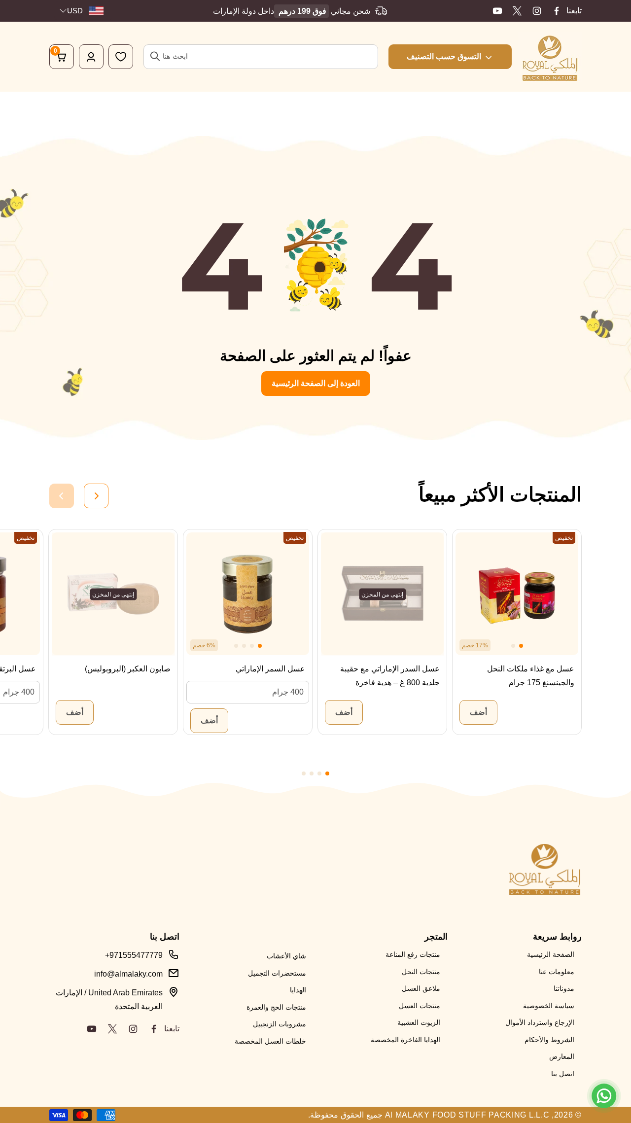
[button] (521, 646)
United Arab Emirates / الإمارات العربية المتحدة (109, 999)
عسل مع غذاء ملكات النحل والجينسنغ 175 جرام (530, 676)
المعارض (561, 1056)
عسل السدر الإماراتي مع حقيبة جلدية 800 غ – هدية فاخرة (390, 676)
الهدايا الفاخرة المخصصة (405, 1040)
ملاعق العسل (421, 988)
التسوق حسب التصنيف (444, 56)
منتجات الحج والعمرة (276, 1007)
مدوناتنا (564, 988)
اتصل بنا (562, 1074)
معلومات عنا (556, 972)
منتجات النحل (421, 972)
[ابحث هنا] (155, 56)
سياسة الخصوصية (548, 1006)
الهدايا (298, 990)
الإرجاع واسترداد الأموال (539, 1022)
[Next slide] (96, 496)
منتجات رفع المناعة (413, 954)
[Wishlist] (120, 56)
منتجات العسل (419, 1006)
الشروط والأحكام (549, 1040)
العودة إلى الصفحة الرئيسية (316, 383)
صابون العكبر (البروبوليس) (128, 669)
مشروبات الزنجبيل (279, 1024)
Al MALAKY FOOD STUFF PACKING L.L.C (467, 1115)
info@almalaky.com (128, 974)
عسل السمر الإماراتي (270, 669)
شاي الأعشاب (286, 956)
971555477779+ (134, 955)
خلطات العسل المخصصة (270, 1041)
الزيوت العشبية (418, 1022)
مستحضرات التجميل (277, 973)
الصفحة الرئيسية (550, 954)
